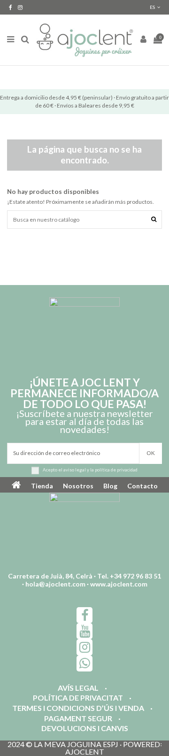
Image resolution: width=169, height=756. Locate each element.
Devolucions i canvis (84, 729)
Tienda (42, 486)
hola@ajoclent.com (55, 584)
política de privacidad (116, 469)
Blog (110, 486)
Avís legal (78, 688)
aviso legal (74, 469)
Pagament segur (78, 719)
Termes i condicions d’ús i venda (78, 708)
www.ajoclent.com (118, 584)
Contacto (142, 486)
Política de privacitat (78, 698)
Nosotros (78, 486)
